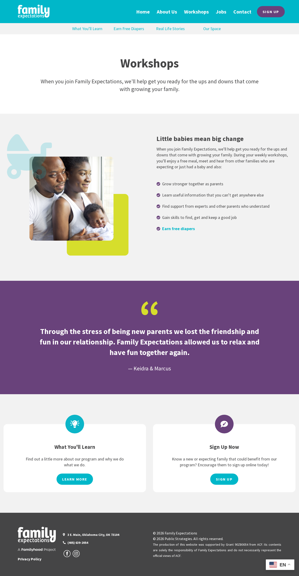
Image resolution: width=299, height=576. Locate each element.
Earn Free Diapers (129, 28)
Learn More (74, 479)
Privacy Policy (29, 559)
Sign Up (271, 11)
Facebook (67, 553)
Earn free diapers (178, 228)
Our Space (212, 28)
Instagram (76, 553)
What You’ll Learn (87, 28)
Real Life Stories (170, 28)
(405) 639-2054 (78, 543)
